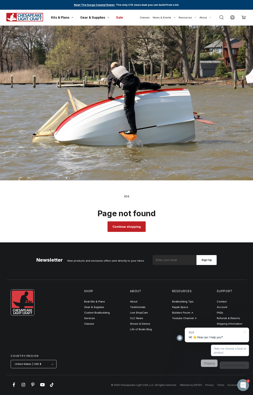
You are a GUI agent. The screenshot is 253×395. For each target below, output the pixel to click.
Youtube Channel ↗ (184, 318)
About (203, 17)
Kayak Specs (180, 307)
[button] (221, 17)
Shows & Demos (140, 323)
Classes (145, 17)
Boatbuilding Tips (183, 301)
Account (222, 307)
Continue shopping (126, 227)
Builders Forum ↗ (182, 312)
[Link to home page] (22, 315)
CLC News (136, 318)
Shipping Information (229, 323)
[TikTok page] (52, 387)
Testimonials (137, 307)
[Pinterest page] (33, 387)
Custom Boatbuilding (97, 312)
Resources (185, 17)
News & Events (162, 17)
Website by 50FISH (191, 385)
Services (89, 318)
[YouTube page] (42, 387)
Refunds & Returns (228, 318)
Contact (222, 301)
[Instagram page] (23, 387)
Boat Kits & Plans (94, 301)
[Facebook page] (14, 387)
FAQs (220, 312)
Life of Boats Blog (141, 329)
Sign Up (206, 259)
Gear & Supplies (94, 307)
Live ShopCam (139, 312)
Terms (220, 385)
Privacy (209, 385)
